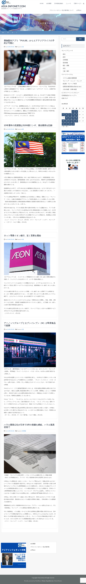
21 (70, 121)
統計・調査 (66, 65)
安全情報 (65, 62)
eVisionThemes (58, 581)
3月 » (67, 126)
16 (76, 117)
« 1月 (63, 126)
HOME (42, 3)
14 (70, 117)
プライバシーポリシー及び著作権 (39, 547)
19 (63, 121)
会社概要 (48, 3)
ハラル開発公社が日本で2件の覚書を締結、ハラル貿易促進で (29, 425)
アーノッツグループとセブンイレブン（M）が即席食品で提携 (30, 324)
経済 (23, 129)
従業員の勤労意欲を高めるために (72, 86)
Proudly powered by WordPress (32, 581)
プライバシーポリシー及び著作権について (61, 10)
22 (73, 121)
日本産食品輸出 (58, 3)
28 (70, 124)
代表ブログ (65, 98)
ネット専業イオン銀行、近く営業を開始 (22, 235)
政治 (64, 54)
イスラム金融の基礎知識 (70, 78)
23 (76, 121)
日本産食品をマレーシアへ (69, 95)
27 (66, 124)
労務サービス (77, 3)
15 (73, 117)
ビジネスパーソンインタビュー (70, 92)
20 (66, 121)
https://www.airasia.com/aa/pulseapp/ (17, 113)
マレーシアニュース (67, 50)
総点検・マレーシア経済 (70, 83)
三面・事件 (66, 71)
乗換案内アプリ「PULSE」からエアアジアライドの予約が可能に (29, 41)
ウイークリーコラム (67, 74)
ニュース (68, 3)
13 (66, 117)
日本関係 (24, 431)
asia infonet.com (13, 6)
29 (73, 124)
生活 (23, 46)
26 (63, 124)
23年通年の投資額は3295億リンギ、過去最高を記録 (28, 125)
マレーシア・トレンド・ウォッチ (72, 81)
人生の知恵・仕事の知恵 (70, 89)
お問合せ (78, 10)
